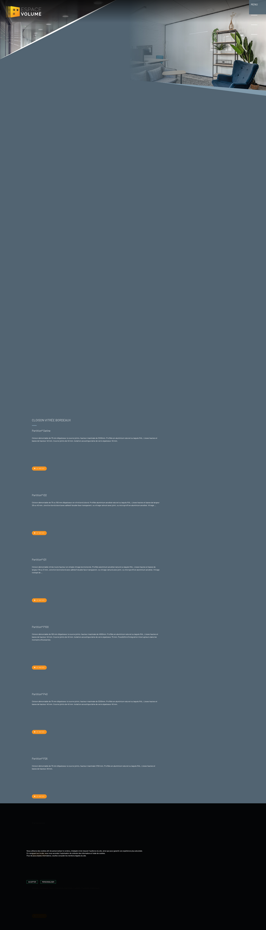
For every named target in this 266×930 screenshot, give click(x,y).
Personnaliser (48, 882)
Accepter (32, 882)
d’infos (40, 468)
